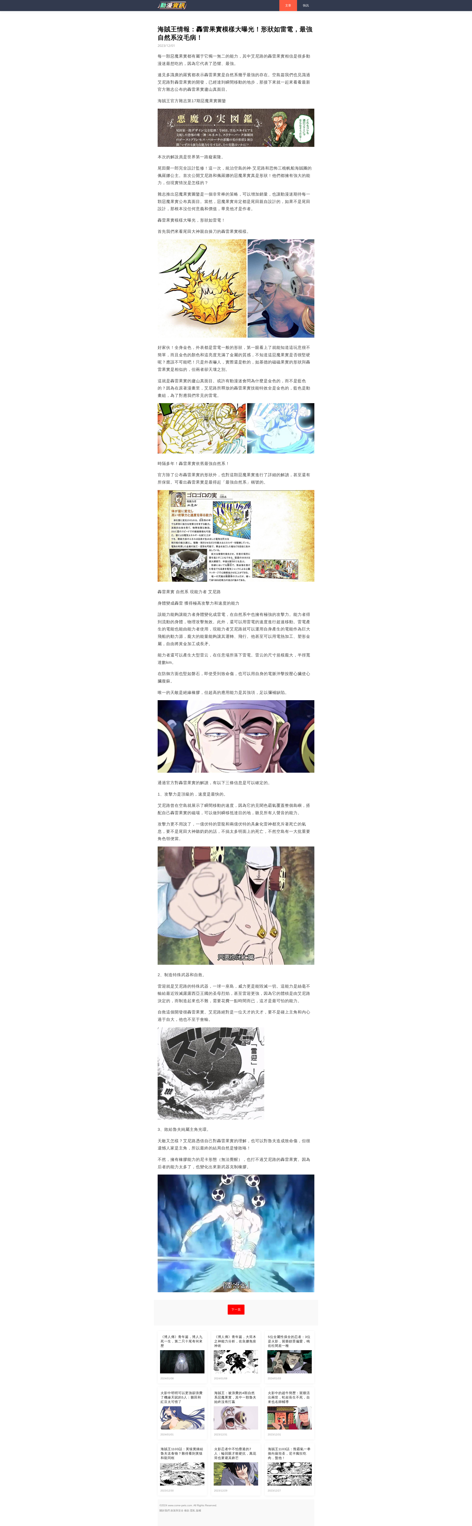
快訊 (306, 5)
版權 (198, 1510)
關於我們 (164, 1510)
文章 (288, 5)
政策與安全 (177, 1510)
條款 (186, 1510)
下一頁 (236, 1309)
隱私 (192, 1510)
